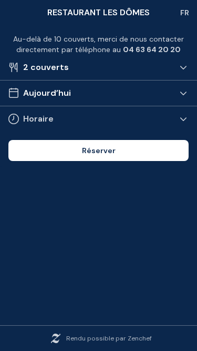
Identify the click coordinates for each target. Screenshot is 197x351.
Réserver (99, 150)
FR (184, 12)
